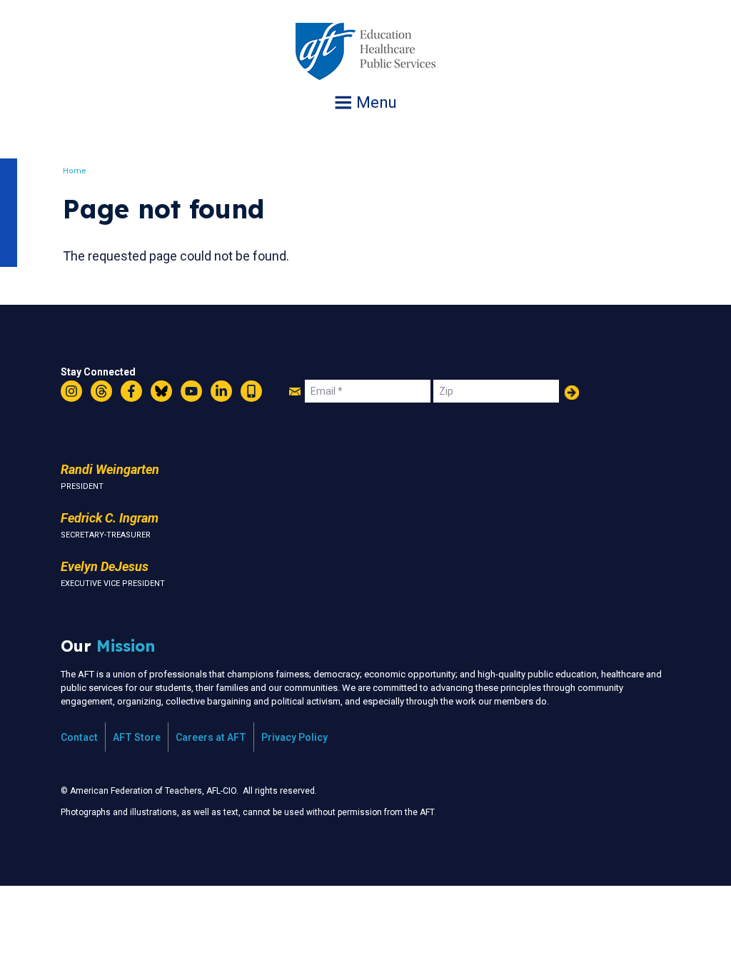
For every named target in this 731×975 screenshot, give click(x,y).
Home (74, 171)
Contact (79, 737)
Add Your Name (572, 392)
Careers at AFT (211, 737)
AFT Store (137, 737)
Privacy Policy (294, 737)
